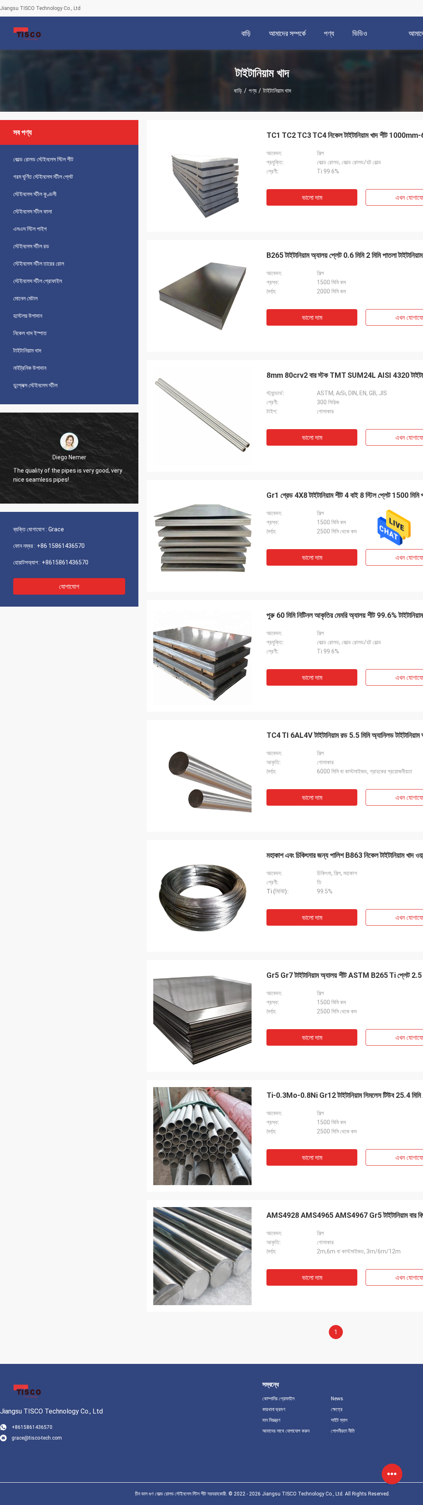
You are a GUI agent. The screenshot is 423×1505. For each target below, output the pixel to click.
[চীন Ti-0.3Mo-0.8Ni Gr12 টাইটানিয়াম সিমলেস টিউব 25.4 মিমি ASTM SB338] (202, 1136)
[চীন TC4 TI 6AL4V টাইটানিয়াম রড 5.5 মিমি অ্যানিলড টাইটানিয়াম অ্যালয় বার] (202, 776)
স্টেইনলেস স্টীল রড (31, 246)
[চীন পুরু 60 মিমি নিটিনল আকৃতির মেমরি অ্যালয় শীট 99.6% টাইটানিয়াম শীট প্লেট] (202, 656)
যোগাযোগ (69, 586)
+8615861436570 (65, 562)
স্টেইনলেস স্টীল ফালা (32, 211)
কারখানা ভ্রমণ (273, 1409)
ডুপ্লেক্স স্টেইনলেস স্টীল (35, 385)
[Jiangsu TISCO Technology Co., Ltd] (27, 33)
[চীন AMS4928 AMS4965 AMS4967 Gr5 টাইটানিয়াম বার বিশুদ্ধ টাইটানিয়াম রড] (202, 1256)
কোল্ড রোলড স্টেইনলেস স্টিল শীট (43, 159)
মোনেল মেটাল (25, 298)
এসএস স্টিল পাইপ (30, 229)
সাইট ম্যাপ (339, 1420)
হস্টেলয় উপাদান (27, 315)
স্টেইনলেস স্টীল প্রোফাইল (37, 281)
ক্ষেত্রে (336, 1409)
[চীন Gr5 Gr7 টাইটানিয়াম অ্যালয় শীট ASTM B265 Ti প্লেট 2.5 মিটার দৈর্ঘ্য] (202, 1016)
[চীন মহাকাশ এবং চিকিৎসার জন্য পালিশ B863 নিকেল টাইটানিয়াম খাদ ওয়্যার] (202, 896)
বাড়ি (238, 90)
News (337, 1399)
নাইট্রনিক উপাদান (29, 368)
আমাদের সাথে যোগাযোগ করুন (285, 1431)
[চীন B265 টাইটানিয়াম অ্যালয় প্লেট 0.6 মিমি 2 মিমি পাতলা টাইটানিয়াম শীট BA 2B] (202, 296)
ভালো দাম (312, 198)
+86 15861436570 (61, 545)
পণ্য (253, 90)
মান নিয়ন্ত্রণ (271, 1420)
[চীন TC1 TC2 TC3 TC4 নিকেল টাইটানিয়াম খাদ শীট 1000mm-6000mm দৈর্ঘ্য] (202, 176)
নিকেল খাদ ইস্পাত (30, 333)
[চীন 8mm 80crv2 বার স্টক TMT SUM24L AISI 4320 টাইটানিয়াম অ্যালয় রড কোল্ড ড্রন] (202, 416)
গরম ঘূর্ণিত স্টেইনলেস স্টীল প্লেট (43, 176)
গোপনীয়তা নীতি (343, 1431)
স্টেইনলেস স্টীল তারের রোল (38, 263)
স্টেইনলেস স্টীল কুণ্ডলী (35, 194)
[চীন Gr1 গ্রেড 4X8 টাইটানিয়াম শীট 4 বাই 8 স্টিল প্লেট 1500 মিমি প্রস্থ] (202, 536)
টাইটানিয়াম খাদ (27, 350)
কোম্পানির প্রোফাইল (278, 1399)
